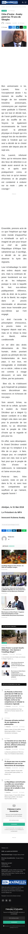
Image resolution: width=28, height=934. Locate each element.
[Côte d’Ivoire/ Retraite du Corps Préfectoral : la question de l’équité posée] (6, 664)
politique (12, 927)
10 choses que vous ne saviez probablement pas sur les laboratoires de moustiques (15, 763)
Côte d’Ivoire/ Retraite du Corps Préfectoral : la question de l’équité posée (17, 664)
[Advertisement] (14, 65)
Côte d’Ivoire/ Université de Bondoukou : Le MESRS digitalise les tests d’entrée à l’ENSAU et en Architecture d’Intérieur (13, 589)
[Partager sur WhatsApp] (25, 27)
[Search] (23, 2)
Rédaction (8, 23)
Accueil (3, 6)
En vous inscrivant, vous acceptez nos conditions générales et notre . (14, 829)
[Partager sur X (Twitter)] (13, 27)
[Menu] (26, 2)
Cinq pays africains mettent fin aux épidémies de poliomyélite (14, 722)
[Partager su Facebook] (10, 27)
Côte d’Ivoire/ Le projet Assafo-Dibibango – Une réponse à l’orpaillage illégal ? (13, 650)
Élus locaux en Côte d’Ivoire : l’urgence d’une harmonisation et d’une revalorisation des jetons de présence (12, 613)
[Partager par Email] (21, 27)
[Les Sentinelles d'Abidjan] (9, 2)
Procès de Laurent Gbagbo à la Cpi (10, 524)
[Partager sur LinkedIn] (17, 27)
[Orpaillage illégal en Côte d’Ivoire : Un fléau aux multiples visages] (14, 557)
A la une (4, 10)
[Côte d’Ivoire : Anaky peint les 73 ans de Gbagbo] (14, 39)
